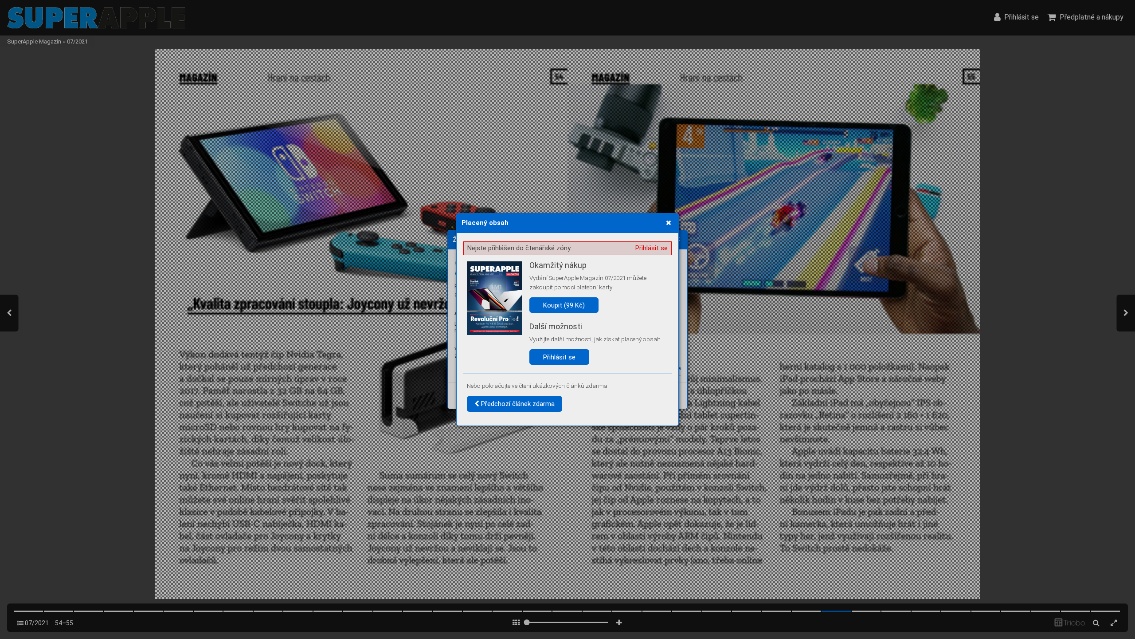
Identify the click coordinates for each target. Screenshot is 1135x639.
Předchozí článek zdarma (517, 404)
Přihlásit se (651, 248)
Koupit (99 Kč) (564, 305)
